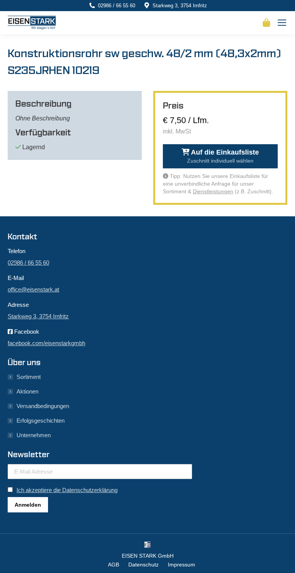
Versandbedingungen (43, 406)
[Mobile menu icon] (282, 22)
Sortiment (29, 377)
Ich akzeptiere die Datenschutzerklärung (67, 490)
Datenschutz (143, 564)
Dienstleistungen (213, 191)
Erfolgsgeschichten (41, 420)
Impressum (181, 564)
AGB (113, 564)
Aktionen (27, 391)
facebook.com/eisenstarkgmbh (46, 343)
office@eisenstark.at (33, 289)
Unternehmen (34, 435)
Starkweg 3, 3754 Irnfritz (179, 5)
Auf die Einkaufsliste (223, 156)
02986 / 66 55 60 (116, 5)
